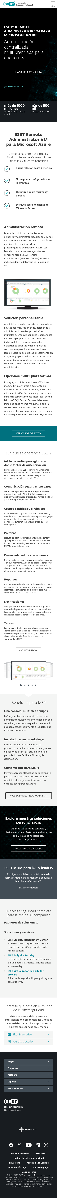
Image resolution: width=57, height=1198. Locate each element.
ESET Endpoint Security (21, 955)
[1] (21, 685)
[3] (28, 685)
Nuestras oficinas (12, 1110)
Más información (28, 650)
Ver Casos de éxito (28, 433)
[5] (36, 685)
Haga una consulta (28, 72)
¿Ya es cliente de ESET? (14, 86)
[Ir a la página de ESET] (18, 4)
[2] (25, 685)
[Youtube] (28, 1146)
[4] (32, 685)
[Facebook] (11, 1146)
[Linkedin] (38, 1146)
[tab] (28, 1034)
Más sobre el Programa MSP (28, 795)
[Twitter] (19, 1146)
